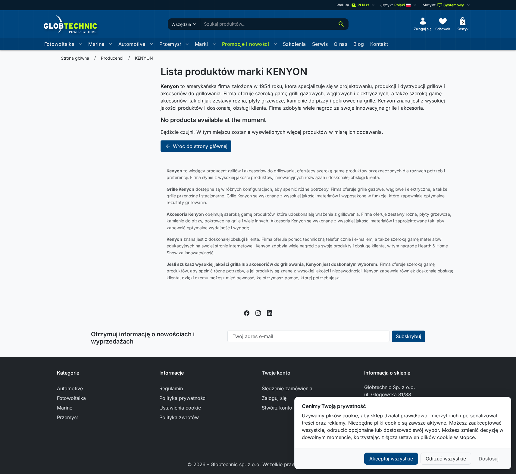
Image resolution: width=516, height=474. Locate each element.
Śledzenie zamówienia (287, 388)
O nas (340, 44)
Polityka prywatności (183, 398)
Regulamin (171, 388)
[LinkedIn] (269, 312)
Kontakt (379, 44)
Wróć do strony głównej (196, 146)
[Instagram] (258, 312)
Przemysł (170, 44)
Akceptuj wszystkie (391, 459)
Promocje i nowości (245, 44)
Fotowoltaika (59, 44)
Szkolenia (294, 44)
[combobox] (267, 24)
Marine (96, 44)
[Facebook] (247, 312)
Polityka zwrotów (179, 417)
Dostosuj (489, 459)
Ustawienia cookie (180, 408)
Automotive (131, 44)
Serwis (320, 44)
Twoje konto (276, 373)
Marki (201, 44)
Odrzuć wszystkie (446, 459)
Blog (358, 44)
